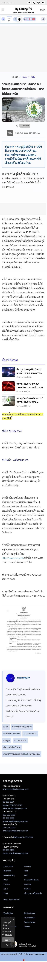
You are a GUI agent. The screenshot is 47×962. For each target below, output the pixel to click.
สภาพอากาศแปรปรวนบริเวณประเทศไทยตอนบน (21, 754)
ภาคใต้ (5, 726)
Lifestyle (27, 884)
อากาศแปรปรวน (20, 740)
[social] (29, 2)
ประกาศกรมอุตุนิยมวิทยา (22, 726)
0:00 (9, 18)
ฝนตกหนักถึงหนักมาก (11, 747)
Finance (27, 866)
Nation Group (29, 913)
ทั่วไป (33, 77)
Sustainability (9, 875)
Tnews (27, 926)
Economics (8, 866)
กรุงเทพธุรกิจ (29, 917)
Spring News (29, 922)
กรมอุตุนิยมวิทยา (30, 733)
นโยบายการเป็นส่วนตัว (33, 893)
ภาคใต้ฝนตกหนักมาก (11, 733)
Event (6, 893)
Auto (26, 875)
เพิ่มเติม (8, 934)
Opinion (27, 889)
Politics (7, 884)
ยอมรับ (8, 940)
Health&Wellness (31, 880)
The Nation (8, 913)
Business (7, 870)
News (25, 77)
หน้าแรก (15, 77)
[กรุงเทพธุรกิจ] (23, 10)
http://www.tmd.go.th (13, 557)
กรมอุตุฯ (6, 740)
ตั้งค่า (8, 945)
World (6, 880)
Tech (26, 870)
